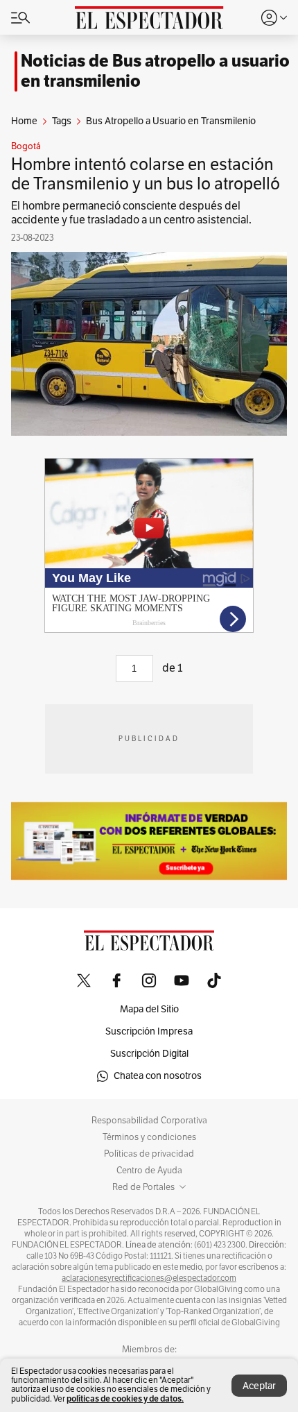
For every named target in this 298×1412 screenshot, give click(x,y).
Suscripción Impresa (149, 1031)
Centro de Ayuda (149, 1170)
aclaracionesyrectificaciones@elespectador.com (149, 1278)
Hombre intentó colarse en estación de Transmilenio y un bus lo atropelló (145, 174)
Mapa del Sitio (149, 1009)
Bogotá (26, 146)
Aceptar (259, 1386)
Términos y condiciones (149, 1137)
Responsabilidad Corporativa (149, 1120)
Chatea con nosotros (158, 1076)
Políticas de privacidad (149, 1154)
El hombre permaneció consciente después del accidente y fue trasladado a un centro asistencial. (131, 213)
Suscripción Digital (149, 1054)
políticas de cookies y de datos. (125, 1398)
